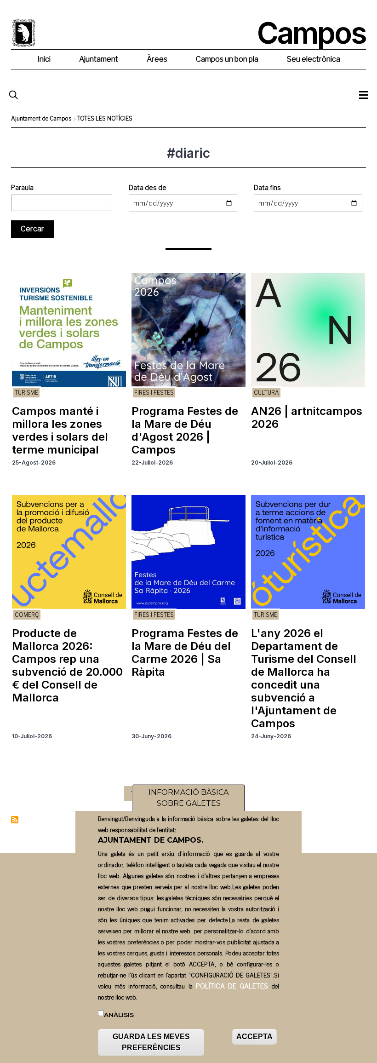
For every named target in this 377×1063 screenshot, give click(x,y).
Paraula (22, 187)
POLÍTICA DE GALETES (232, 986)
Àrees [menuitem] (157, 59)
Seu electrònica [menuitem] (313, 59)
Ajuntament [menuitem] (98, 59)
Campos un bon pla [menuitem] (227, 59)
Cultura (266, 392)
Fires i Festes (154, 392)
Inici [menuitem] (44, 59)
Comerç (27, 614)
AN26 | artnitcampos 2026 (306, 417)
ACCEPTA (254, 1036)
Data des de (147, 187)
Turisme (26, 392)
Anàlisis (119, 1014)
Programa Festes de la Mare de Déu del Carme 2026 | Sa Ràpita (184, 652)
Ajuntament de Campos (41, 118)
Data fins (267, 187)
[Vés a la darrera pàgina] (246, 793)
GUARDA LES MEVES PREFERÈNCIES (151, 1042)
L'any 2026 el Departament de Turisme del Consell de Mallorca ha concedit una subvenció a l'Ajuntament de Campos (303, 678)
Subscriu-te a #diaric (14, 819)
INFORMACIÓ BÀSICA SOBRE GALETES (188, 798)
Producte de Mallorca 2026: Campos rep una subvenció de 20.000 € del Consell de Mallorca (67, 665)
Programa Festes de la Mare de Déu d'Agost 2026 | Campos (184, 430)
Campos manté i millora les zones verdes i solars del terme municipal (60, 430)
